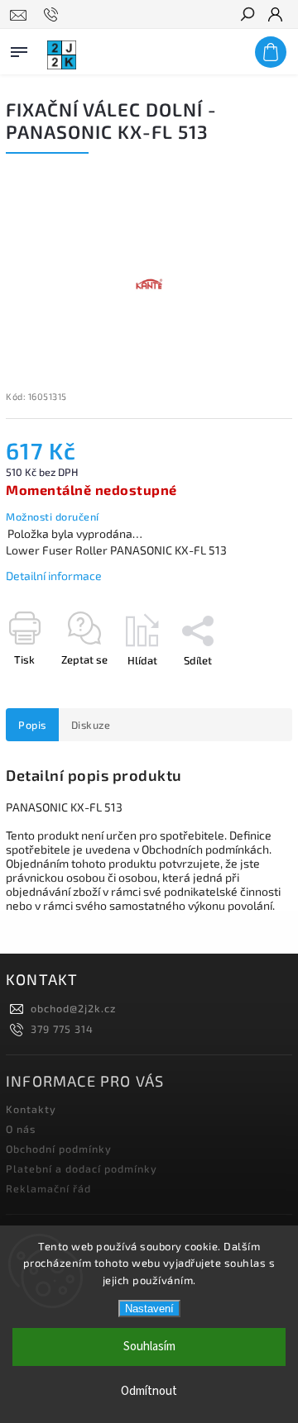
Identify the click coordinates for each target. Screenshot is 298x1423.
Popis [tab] (32, 724)
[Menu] (19, 48)
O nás (21, 1128)
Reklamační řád (48, 1188)
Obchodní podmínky (59, 1148)
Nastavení (149, 1308)
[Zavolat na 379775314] (53, 14)
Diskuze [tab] (91, 724)
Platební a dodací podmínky (81, 1168)
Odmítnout (149, 1391)
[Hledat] (246, 15)
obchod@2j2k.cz (73, 1008)
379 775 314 (62, 1028)
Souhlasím (149, 1346)
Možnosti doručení (52, 516)
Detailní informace (54, 576)
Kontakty (31, 1109)
